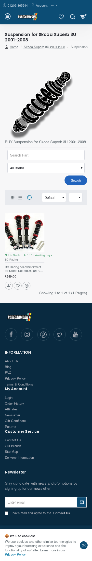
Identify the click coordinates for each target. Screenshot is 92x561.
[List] (20, 197)
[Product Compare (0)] (28, 197)
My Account (16, 389)
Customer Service (22, 432)
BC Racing (11, 259)
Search (76, 180)
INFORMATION (18, 353)
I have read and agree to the (40, 513)
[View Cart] (83, 16)
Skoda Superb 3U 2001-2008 (44, 46)
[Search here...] (72, 16)
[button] (9, 286)
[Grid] (12, 197)
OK (84, 545)
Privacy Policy (15, 554)
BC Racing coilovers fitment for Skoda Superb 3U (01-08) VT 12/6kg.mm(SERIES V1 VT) (24, 269)
